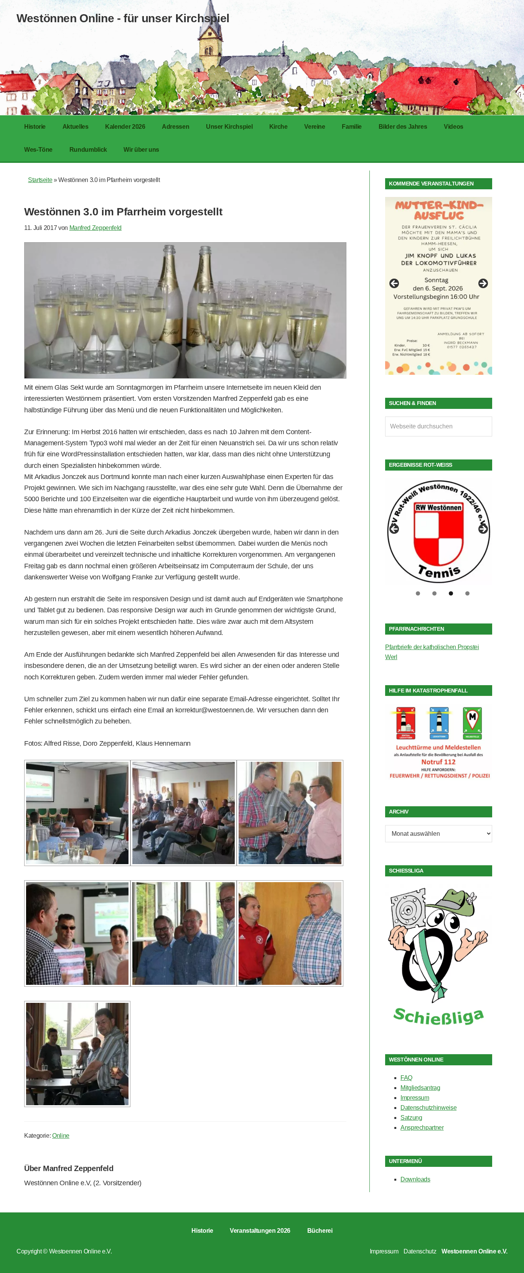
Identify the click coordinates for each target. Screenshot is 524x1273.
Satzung (411, 1117)
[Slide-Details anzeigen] (438, 286)
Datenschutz (420, 1251)
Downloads (415, 1179)
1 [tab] (418, 593)
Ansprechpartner (422, 1127)
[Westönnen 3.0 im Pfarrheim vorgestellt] (185, 376)
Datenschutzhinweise (428, 1107)
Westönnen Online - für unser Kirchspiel (122, 18)
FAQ (406, 1078)
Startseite (40, 180)
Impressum (414, 1097)
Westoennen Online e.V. (80, 1251)
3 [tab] (451, 593)
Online (60, 1135)
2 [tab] (434, 593)
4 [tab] (467, 593)
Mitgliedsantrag (420, 1087)
